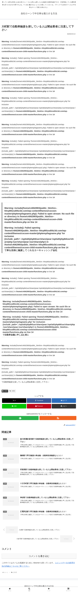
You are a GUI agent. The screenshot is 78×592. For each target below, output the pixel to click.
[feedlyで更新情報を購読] (20, 418)
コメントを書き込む (39, 556)
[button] (64, 406)
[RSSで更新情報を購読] (57, 418)
